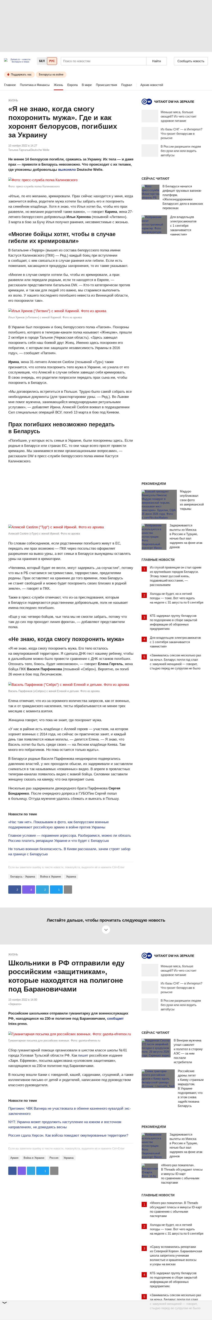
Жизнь (58, 85)
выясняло (67, 170)
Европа (72, 85)
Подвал (126, 85)
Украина (71, 876)
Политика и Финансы (35, 85)
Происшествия (106, 85)
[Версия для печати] (68, 889)
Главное (10, 85)
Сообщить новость (190, 61)
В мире (87, 85)
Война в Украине (50, 876)
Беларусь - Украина (22, 876)
